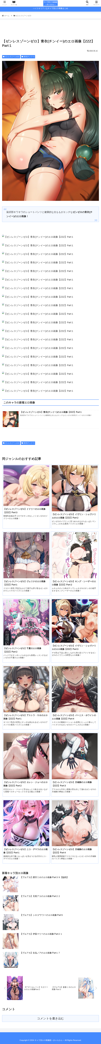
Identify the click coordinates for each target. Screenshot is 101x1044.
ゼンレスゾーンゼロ (12, 57)
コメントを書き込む (50, 1018)
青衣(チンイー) (29, 57)
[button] (93, 540)
